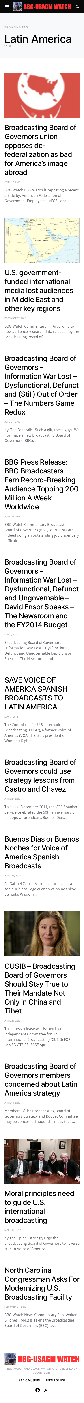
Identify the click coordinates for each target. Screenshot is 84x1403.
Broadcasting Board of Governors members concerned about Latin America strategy (40, 1079)
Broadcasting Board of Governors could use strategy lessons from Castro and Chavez (40, 775)
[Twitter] (45, 1390)
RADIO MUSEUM (29, 1380)
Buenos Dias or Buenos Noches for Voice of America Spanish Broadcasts (41, 852)
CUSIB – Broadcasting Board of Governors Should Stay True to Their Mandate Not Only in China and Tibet (39, 988)
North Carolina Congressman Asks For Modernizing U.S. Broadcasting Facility (41, 1283)
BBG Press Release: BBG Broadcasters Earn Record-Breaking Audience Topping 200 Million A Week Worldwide (41, 484)
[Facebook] (37, 1390)
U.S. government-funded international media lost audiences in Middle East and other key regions (38, 290)
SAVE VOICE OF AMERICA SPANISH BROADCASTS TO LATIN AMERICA (35, 693)
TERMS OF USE (55, 1380)
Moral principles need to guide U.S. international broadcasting (39, 1207)
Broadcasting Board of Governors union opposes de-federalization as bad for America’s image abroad (40, 150)
